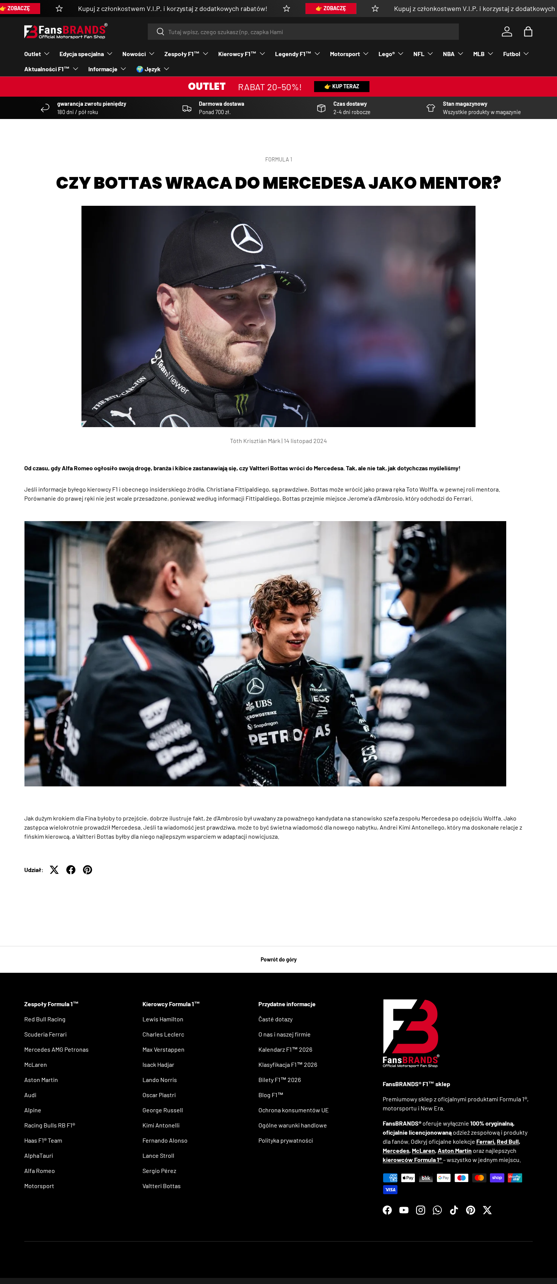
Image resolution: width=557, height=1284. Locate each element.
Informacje (102, 68)
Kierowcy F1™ (237, 53)
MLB (479, 53)
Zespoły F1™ (182, 53)
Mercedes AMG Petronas (56, 1049)
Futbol (511, 53)
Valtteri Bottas (161, 1185)
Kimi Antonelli (161, 1125)
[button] (528, 31)
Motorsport (345, 53)
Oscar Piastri (159, 1094)
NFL (418, 53)
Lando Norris (159, 1079)
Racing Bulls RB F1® (49, 1125)
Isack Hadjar (158, 1064)
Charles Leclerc (163, 1034)
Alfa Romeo (39, 1170)
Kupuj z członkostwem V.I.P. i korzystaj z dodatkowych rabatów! (173, 8)
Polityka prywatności (285, 1140)
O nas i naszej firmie (284, 1034)
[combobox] (303, 31)
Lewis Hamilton (162, 1019)
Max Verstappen (163, 1049)
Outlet (32, 53)
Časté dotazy (275, 1019)
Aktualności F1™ (47, 68)
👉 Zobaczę (331, 8)
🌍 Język (148, 68)
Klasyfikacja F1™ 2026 (287, 1064)
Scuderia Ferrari (45, 1034)
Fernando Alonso (165, 1140)
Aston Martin (41, 1079)
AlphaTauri (38, 1155)
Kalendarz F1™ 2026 (285, 1049)
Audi (30, 1094)
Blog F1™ (270, 1094)
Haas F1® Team (43, 1140)
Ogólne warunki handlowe (292, 1125)
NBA (449, 53)
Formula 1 (278, 159)
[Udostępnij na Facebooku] (71, 869)
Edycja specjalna (81, 53)
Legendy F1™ (293, 53)
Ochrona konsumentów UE (293, 1109)
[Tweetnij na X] (54, 869)
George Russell (162, 1109)
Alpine (32, 1109)
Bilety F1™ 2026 (279, 1079)
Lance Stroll (158, 1155)
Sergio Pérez (159, 1170)
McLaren (35, 1064)
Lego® (387, 53)
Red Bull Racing (45, 1019)
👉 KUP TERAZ (341, 86)
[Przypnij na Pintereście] (87, 869)
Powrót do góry (279, 959)
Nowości (134, 53)
